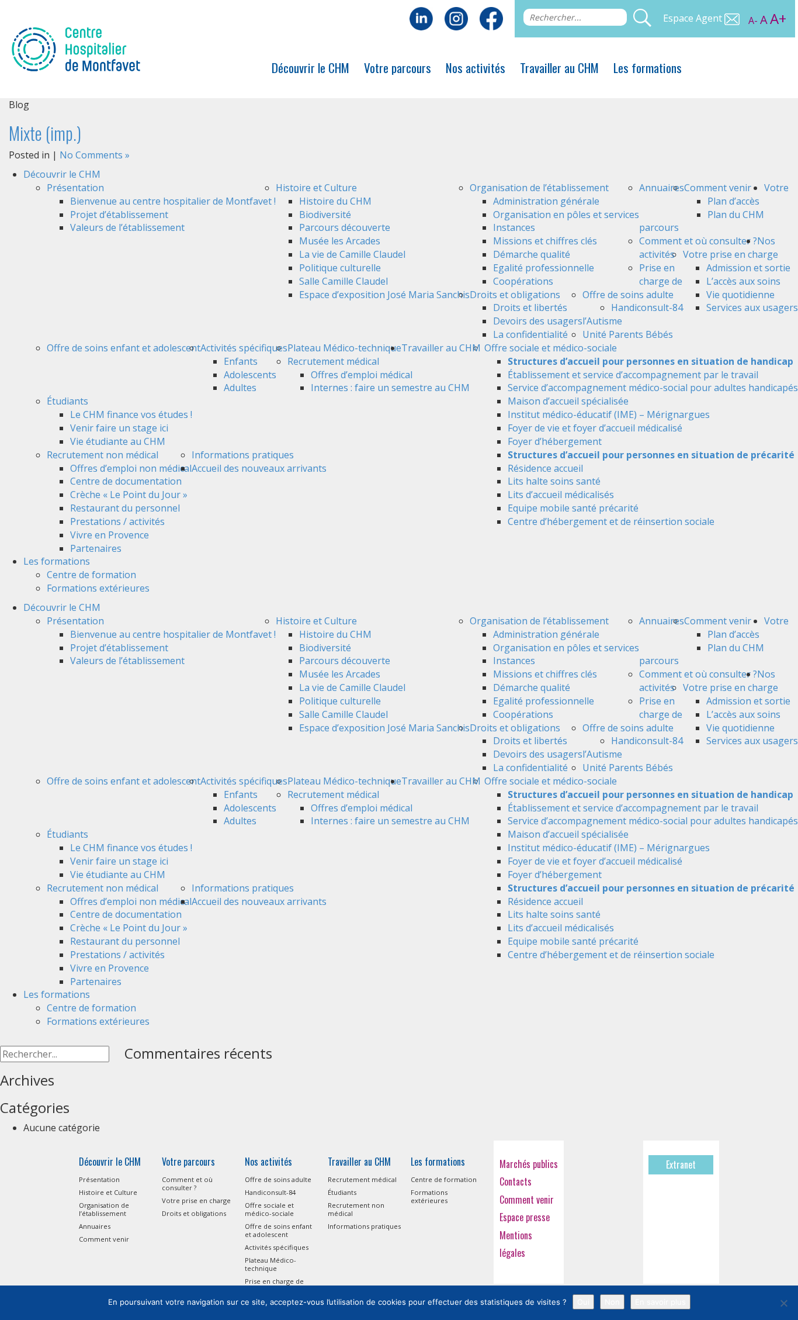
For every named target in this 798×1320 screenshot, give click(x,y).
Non (612, 1302)
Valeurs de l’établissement (127, 227)
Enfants (241, 361)
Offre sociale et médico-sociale (550, 347)
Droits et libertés (530, 307)
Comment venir (717, 187)
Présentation (75, 187)
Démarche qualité (531, 254)
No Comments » (95, 154)
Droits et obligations (515, 294)
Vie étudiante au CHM (117, 441)
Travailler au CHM (559, 67)
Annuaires (661, 187)
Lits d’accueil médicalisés (561, 494)
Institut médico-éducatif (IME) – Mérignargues (609, 414)
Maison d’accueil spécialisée (568, 401)
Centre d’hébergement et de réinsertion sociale (611, 521)
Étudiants (67, 401)
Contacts (515, 1181)
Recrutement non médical (102, 454)
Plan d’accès (733, 201)
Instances (514, 227)
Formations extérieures (98, 588)
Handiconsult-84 (647, 307)
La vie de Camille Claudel (352, 254)
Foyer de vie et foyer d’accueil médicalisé (595, 427)
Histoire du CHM (335, 201)
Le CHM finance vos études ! (131, 414)
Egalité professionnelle (543, 267)
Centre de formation (91, 574)
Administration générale (546, 201)
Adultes (240, 387)
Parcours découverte (344, 227)
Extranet (681, 1164)
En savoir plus (660, 1302)
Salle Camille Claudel (343, 281)
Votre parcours (397, 67)
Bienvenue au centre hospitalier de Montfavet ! (173, 201)
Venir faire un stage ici (119, 427)
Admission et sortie (748, 267)
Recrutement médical (333, 361)
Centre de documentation (126, 481)
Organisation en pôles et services (566, 214)
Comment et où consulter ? (698, 240)
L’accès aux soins (743, 281)
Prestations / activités (117, 521)
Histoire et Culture (316, 187)
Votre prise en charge (730, 254)
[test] (491, 17)
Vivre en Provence (109, 534)
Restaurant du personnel (125, 508)
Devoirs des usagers (537, 321)
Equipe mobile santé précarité (573, 508)
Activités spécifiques (243, 347)
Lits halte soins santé (554, 481)
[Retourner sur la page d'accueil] (76, 48)
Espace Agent (693, 18)
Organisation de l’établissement (539, 187)
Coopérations (523, 281)
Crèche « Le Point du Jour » (129, 494)
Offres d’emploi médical (361, 374)
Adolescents (250, 374)
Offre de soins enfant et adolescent (123, 347)
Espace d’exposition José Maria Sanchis (384, 294)
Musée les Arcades (339, 240)
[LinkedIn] (421, 17)
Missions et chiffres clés (545, 240)
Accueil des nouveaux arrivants (259, 468)
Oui (583, 1302)
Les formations (647, 67)
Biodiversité (325, 214)
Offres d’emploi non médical (131, 468)
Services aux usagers (752, 307)
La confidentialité (530, 334)
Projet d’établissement (119, 214)
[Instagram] (456, 17)
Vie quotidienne (740, 294)
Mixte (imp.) (45, 133)
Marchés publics (528, 1164)
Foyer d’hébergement (555, 441)
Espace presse (524, 1217)
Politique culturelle (340, 267)
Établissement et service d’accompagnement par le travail (633, 374)
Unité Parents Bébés (627, 334)
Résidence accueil (545, 468)
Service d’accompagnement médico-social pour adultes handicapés (653, 387)
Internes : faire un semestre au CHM (390, 387)
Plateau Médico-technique (344, 347)
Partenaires (96, 548)
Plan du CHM (735, 214)
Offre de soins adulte (628, 294)
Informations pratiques (243, 454)
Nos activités (475, 67)
